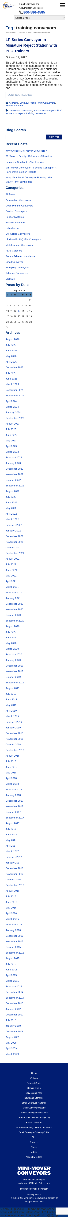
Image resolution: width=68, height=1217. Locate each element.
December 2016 (14, 868)
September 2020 (15, 620)
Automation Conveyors (18, 200)
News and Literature (34, 1098)
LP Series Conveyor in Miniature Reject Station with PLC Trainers (31, 45)
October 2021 (13, 547)
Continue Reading (20, 94)
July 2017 (11, 828)
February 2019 (14, 722)
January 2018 (13, 795)
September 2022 (15, 485)
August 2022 (13, 491)
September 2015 (15, 952)
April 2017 (11, 845)
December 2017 (14, 800)
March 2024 (12, 406)
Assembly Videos (34, 1157)
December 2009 (14, 1031)
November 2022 (14, 474)
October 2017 (13, 812)
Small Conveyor (14, 105)
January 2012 (13, 1009)
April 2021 (11, 581)
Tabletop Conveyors (17, 273)
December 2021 (14, 536)
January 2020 (13, 660)
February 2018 (14, 789)
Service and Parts (34, 1093)
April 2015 (11, 975)
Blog (34, 1137)
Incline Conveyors (15, 222)
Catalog (34, 1078)
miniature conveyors (44, 110)
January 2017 (13, 862)
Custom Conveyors (16, 211)
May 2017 (11, 840)
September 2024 (15, 395)
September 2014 (15, 997)
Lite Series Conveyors (18, 233)
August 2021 (13, 558)
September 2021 (15, 553)
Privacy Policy (34, 1194)
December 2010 (14, 1014)
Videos (34, 1152)
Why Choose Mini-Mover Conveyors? (26, 150)
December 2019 (14, 665)
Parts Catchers (14, 250)
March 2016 (12, 918)
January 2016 (13, 930)
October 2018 (13, 744)
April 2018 (11, 778)
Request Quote (34, 1083)
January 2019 (13, 727)
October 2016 (13, 879)
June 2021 (11, 570)
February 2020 (14, 654)
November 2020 (14, 609)
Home (34, 1073)
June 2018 (11, 767)
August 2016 (13, 890)
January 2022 (13, 530)
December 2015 (14, 935)
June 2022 (11, 502)
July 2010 (11, 1020)
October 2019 (13, 677)
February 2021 (14, 592)
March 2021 (12, 586)
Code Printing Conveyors (19, 205)
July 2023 (11, 429)
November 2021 (14, 541)
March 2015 (12, 980)
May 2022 (11, 508)
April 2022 (11, 513)
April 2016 (11, 913)
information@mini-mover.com (34, 1189)
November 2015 (14, 941)
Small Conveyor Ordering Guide (34, 1132)
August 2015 (13, 958)
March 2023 (12, 451)
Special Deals (34, 1088)
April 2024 (11, 401)
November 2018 (14, 738)
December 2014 (14, 992)
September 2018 (15, 750)
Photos (34, 1147)
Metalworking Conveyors (19, 245)
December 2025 (14, 367)
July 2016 (11, 896)
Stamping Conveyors (17, 267)
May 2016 (11, 907)
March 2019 (12, 716)
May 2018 (11, 772)
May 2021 (11, 575)
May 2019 (11, 705)
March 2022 (12, 519)
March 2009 (12, 1054)
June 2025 (11, 378)
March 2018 (12, 783)
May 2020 (11, 643)
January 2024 (13, 412)
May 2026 (11, 356)
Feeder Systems (15, 216)
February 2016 (14, 924)
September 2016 (15, 885)
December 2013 (14, 1003)
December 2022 (14, 468)
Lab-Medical (12, 228)
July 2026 (11, 344)
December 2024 (14, 389)
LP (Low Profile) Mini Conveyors (37, 102)
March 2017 (12, 851)
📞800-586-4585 (32, 12)
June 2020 (11, 637)
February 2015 (14, 986)
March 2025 (12, 384)
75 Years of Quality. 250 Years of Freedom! (29, 156)
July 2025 (11, 373)
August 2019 (13, 688)
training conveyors (36, 113)
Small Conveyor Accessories (34, 1112)
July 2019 (11, 693)
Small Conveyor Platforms (34, 1103)
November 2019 (14, 671)
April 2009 (11, 1048)
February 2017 (14, 857)
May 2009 (11, 1042)
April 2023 (11, 446)
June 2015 (11, 969)
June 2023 (11, 435)
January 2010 (13, 1025)
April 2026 (11, 361)
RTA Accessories (34, 1122)
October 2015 (13, 947)
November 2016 (14, 873)
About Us (34, 1142)
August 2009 (13, 1037)
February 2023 (14, 457)
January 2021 (13, 598)
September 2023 (15, 418)
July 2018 (11, 761)
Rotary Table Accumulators (20, 256)
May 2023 (11, 440)
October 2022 (13, 480)
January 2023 (13, 463)
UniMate (10, 278)
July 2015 (11, 964)
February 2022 (14, 525)
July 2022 (11, 496)
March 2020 (12, 648)
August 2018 (13, 755)
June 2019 (11, 699)
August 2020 (13, 626)
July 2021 (11, 564)
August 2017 (13, 823)
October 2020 (13, 615)
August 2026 (13, 339)
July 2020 (11, 631)
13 (19, 311)
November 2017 (14, 806)
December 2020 (14, 603)
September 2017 (15, 817)
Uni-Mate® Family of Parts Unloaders (34, 1127)
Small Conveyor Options (34, 1108)
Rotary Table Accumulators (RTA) (34, 1117)
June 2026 (11, 350)
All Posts (13, 102)
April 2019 (11, 710)
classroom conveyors (20, 110)
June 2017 (11, 834)
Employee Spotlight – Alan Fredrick (25, 162)
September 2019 (15, 682)
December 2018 (14, 733)
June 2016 (11, 902)
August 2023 (13, 423)
